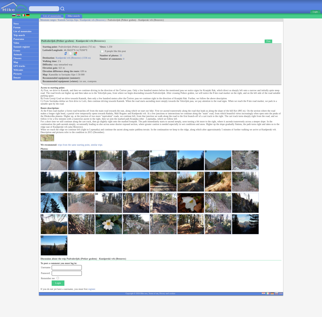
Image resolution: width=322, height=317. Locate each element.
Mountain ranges (48, 20)
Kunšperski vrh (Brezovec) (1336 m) (73, 58)
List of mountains (52, 16)
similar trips (96, 145)
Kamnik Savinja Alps (68, 20)
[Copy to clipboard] (70, 54)
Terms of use (153, 293)
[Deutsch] (272, 293)
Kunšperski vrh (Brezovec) (93, 20)
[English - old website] (281, 293)
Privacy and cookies (167, 293)
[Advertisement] (100, 29)
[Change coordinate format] (66, 54)
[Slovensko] (276, 293)
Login (58, 283)
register (91, 289)
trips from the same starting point (74, 145)
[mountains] (14, 12)
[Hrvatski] (263, 293)
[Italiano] (268, 293)
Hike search (74, 16)
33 (121, 55)
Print (268, 41)
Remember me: (48, 278)
